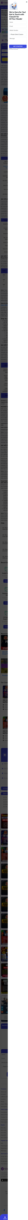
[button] (26, 2)
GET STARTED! (18, 46)
